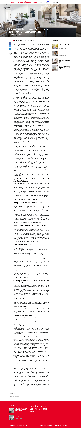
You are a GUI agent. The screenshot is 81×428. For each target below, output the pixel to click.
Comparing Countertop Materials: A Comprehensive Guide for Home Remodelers (64, 53)
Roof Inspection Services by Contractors (20, 416)
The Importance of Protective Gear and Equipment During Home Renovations (64, 46)
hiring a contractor (30, 74)
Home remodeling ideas (18, 40)
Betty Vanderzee (12, 34)
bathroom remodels (18, 151)
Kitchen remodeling (26, 40)
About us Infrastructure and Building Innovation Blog (50, 425)
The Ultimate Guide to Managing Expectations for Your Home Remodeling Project (21, 409)
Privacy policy (64, 425)
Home (41, 2)
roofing (40, 43)
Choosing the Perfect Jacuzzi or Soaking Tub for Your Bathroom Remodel (64, 67)
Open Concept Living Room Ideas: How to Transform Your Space (64, 60)
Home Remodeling (54, 2)
